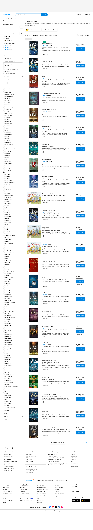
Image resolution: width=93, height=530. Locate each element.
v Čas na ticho (79, 328)
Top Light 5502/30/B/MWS (53, 461)
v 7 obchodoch (79, 62)
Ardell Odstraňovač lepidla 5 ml (54, 459)
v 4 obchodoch (79, 262)
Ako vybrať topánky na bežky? (32, 469)
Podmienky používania (7, 491)
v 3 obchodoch (79, 146)
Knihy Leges (28, 458)
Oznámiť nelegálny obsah (8, 500)
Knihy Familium (29, 459)
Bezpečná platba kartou (25, 499)
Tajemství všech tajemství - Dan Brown (51, 93)
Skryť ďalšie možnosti (9, 407)
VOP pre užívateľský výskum (26, 500)
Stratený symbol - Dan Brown (49, 109)
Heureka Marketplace (41, 493)
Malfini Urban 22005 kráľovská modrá (56, 465)
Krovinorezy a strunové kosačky (10, 461)
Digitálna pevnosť (46, 126)
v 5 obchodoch (79, 246)
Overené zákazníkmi (59, 487)
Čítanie (16, 18)
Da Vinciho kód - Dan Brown (48, 343)
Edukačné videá (40, 500)
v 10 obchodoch (79, 46)
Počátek (44, 278)
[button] (11, 27)
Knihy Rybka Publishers (31, 456)
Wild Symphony (45, 227)
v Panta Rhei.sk (79, 278)
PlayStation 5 (73, 459)
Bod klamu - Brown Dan (47, 176)
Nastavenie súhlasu (24, 495)
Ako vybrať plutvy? (30, 472)
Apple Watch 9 (74, 456)
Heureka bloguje (6, 497)
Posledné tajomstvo (47, 43)
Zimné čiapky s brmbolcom (9, 465)
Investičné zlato (7, 454)
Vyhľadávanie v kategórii (8, 24)
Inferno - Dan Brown (46, 159)
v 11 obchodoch (79, 412)
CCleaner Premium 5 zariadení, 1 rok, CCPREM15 (57, 463)
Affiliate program (40, 499)
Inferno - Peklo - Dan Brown (48, 326)
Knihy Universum (29, 461)
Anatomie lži (45, 411)
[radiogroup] (13, 48)
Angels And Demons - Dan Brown (49, 428)
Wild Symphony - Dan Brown (48, 194)
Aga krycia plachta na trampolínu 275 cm (56, 458)
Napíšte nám (74, 486)
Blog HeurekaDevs (7, 499)
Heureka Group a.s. (40, 511)
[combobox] (28, 14)
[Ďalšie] (89, 443)
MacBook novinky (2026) (9, 466)
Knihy (20, 18)
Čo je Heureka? (6, 487)
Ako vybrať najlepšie (31, 467)
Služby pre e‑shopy (41, 491)
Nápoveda (39, 502)
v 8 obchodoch (79, 296)
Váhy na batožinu (7, 459)
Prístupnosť (5, 502)
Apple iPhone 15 (74, 454)
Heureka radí (22, 491)
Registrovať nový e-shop (42, 489)
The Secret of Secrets (47, 61)
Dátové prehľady (40, 497)
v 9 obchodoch (79, 79)
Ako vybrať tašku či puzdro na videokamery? (35, 471)
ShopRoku (57, 489)
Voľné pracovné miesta (7, 493)
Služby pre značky (41, 495)
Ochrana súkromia (24, 497)
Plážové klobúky (7, 463)
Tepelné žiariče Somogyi (9, 468)
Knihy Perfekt (29, 454)
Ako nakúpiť (22, 487)
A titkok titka (45, 144)
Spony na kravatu (7, 458)
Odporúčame (74, 452)
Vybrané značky (30, 452)
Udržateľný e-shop (59, 497)
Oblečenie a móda (74, 466)
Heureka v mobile (23, 489)
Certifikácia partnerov (59, 493)
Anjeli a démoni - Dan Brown (48, 293)
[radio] (3, 46)
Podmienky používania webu (61, 511)
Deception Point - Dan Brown (49, 360)
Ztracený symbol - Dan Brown (49, 394)
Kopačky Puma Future (8, 470)
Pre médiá (5, 495)
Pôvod (43, 76)
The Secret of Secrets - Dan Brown (50, 210)
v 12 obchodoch (79, 96)
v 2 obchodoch (79, 196)
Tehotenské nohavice (8, 456)
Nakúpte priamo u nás (24, 493)
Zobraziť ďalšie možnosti (10, 73)
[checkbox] (3, 36)
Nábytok (72, 465)
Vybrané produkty (53, 452)
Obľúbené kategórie (9, 452)
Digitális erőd (45, 378)
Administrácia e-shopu (42, 487)
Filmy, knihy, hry (11, 18)
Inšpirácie (57, 495)
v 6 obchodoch (79, 129)
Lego (72, 461)
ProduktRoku (57, 491)
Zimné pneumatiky (74, 463)
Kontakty (5, 489)
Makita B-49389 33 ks (52, 454)
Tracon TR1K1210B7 (52, 456)
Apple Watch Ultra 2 (75, 458)
